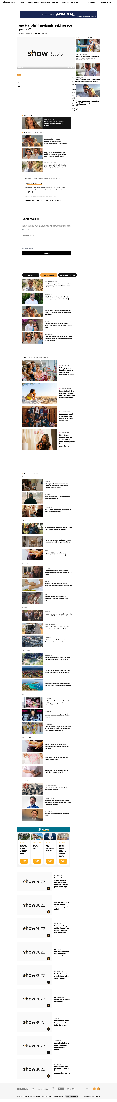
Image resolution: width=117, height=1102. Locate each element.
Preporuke (56, 2)
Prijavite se (46, 253)
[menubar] (115, 2)
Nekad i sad (45, 2)
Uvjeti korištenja (36, 1096)
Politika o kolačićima (58, 1096)
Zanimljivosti (33, 2)
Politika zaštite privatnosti (47, 1096)
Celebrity (22, 2)
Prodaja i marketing (27, 1096)
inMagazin (65, 2)
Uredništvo (19, 1096)
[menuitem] (115, 2)
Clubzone (74, 2)
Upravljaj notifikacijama (72, 1096)
